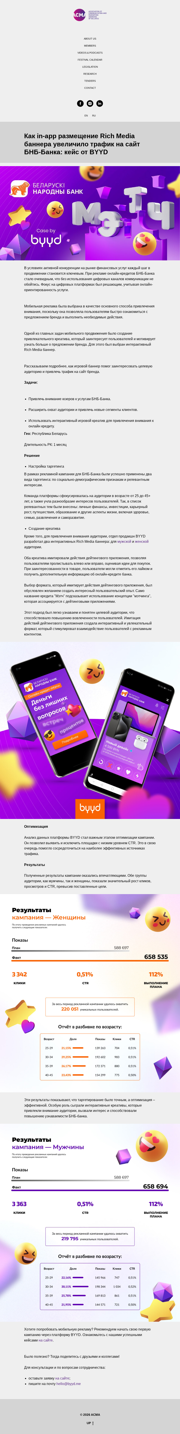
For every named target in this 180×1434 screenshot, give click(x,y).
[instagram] (90, 103)
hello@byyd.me (68, 1384)
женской (142, 541)
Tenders (90, 81)
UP (89, 1423)
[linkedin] (99, 103)
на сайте (46, 1340)
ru (94, 115)
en (86, 115)
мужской (124, 541)
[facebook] (80, 103)
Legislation (90, 66)
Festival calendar (90, 59)
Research (90, 74)
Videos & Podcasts (90, 52)
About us (90, 38)
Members (90, 45)
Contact (90, 88)
